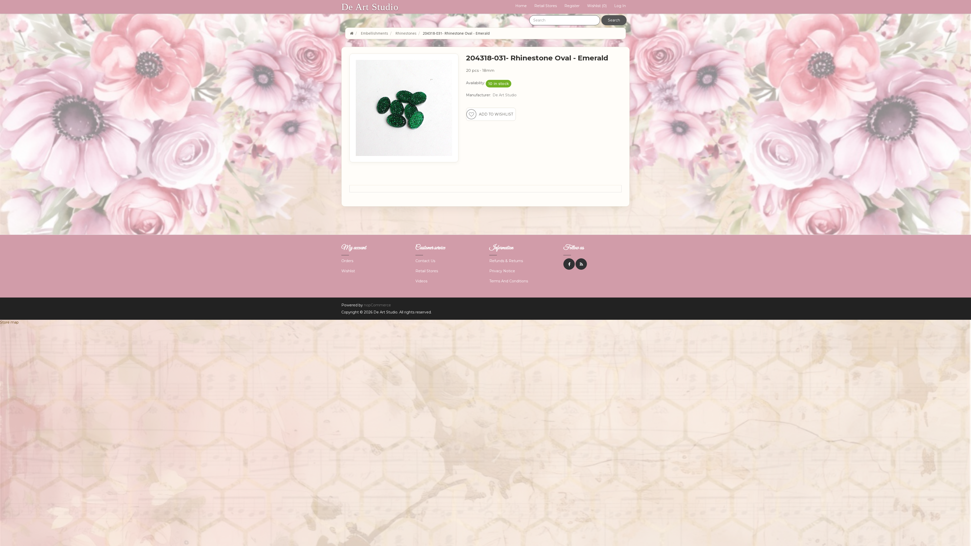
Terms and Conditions (508, 281)
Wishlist (348, 271)
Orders (347, 261)
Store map (9, 322)
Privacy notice (502, 271)
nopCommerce (377, 305)
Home (521, 6)
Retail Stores (545, 6)
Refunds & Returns (506, 261)
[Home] (352, 33)
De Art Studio (370, 7)
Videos (421, 281)
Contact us (425, 261)
